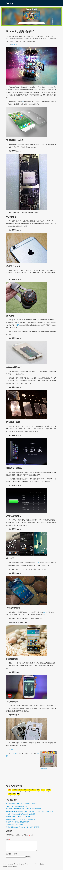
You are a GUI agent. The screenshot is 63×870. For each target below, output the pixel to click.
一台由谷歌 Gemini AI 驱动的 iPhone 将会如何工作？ (21, 814)
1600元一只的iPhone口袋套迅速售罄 (16, 806)
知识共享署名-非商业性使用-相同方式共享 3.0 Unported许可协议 (25, 864)
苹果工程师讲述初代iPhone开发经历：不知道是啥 (20, 819)
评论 (8, 840)
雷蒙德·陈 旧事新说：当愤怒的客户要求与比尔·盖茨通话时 (23, 827)
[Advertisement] (31, 780)
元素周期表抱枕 (43, 768)
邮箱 (16, 854)
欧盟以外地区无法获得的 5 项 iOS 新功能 (18, 816)
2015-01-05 (14, 44)
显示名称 (9, 854)
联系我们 (5, 866)
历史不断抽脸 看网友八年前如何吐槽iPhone (18, 822)
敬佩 (10, 793)
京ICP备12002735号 (12, 866)
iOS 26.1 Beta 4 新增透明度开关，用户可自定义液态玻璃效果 (23, 809)
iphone (8, 44)
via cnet (11, 749)
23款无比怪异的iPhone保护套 (14, 824)
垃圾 (14, 793)
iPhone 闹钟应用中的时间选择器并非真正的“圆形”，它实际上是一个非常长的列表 (29, 811)
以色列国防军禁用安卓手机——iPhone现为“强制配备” (21, 803)
